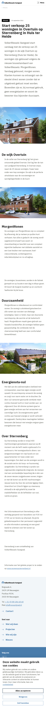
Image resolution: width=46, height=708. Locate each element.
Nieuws (5, 7)
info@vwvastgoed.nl (14, 605)
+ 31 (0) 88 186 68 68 (14, 602)
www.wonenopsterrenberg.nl (18, 568)
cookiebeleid (8, 684)
